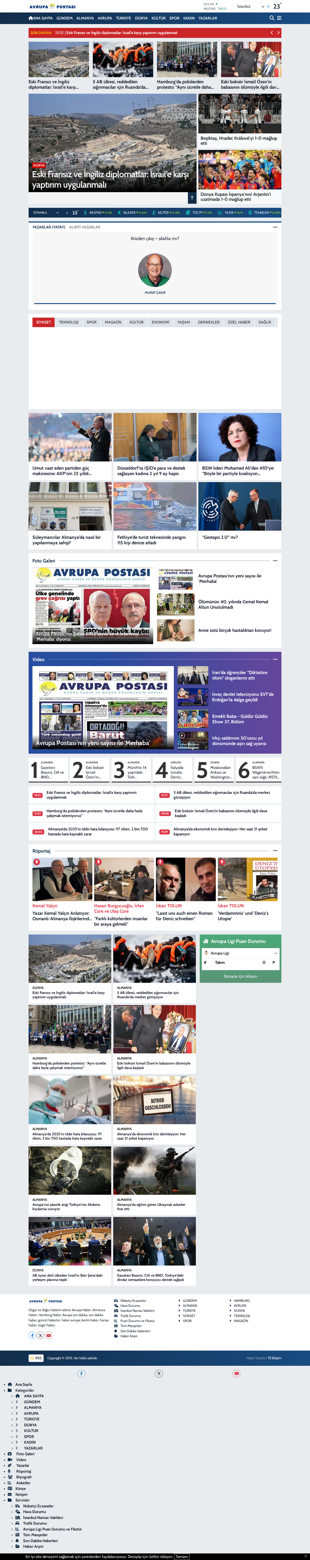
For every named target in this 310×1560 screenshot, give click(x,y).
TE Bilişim (274, 1358)
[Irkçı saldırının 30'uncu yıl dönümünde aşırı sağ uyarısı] (193, 740)
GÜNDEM (65, 18)
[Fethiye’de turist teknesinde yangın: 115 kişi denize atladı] (155, 506)
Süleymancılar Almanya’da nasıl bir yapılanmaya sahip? (66, 540)
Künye (20, 1488)
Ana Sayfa (23, 1384)
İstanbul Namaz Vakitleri (138, 1311)
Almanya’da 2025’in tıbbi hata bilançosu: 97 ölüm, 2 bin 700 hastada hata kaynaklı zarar (67, 1136)
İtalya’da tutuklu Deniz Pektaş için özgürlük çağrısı (179, 772)
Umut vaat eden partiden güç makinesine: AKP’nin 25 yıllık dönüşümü (60, 470)
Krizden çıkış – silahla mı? (155, 238)
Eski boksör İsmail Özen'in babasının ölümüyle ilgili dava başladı (95, 772)
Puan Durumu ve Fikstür (138, 1321)
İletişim (21, 1494)
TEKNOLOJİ (69, 322)
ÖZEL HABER (239, 322)
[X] (40, 1335)
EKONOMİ (160, 322)
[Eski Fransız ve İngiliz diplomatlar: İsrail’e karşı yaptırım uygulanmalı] (70, 959)
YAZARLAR (208, 18)
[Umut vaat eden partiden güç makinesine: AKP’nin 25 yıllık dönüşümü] (70, 437)
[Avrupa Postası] (52, 6)
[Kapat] (307, 1556)
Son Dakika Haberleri (135, 1331)
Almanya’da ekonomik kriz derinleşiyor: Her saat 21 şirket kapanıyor (151, 1136)
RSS (38, 1358)
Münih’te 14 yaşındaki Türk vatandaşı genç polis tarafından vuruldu (137, 772)
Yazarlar (22, 1465)
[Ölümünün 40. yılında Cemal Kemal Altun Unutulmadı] (176, 604)
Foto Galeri (24, 1454)
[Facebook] (32, 1335)
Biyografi (23, 1477)
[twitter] (159, 1374)
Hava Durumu (130, 1306)
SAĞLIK (264, 322)
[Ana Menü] (278, 18)
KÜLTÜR (159, 18)
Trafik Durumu (131, 1316)
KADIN (189, 18)
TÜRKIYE (189, 1311)
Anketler (22, 1483)
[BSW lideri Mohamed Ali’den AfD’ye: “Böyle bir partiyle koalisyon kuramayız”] (239, 437)
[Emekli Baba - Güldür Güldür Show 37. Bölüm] (193, 718)
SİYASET (43, 322)
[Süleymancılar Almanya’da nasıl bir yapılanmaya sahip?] (70, 506)
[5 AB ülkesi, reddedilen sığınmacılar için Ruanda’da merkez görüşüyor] (154, 959)
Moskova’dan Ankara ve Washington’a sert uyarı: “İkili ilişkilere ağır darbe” (221, 772)
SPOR (175, 18)
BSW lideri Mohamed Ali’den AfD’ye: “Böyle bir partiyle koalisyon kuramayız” (238, 470)
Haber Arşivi (129, 1336)
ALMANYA (85, 18)
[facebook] (81, 1374)
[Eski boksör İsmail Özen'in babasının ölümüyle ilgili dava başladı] (154, 1029)
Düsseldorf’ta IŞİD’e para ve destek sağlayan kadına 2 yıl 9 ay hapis (151, 470)
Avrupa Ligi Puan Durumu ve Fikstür (52, 1529)
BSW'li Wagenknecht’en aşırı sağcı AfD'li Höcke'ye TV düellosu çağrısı (266, 772)
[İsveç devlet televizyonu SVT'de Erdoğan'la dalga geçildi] (193, 696)
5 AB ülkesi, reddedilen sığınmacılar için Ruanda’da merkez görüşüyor (148, 995)
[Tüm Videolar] (275, 659)
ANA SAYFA (43, 18)
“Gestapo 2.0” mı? (220, 537)
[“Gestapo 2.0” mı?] (239, 506)
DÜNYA (141, 18)
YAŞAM (183, 322)
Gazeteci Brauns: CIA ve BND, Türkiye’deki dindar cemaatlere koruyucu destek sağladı (52, 772)
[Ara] (272, 18)
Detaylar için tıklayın (240, 976)
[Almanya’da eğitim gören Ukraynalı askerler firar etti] (154, 1170)
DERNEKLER (209, 322)
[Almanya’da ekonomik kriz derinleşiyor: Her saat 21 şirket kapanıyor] (154, 1100)
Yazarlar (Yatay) (48, 227)
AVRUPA (105, 18)
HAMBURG (242, 1301)
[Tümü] (275, 851)
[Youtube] (48, 1335)
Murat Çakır (155, 293)
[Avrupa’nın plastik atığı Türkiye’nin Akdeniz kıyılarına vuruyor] (70, 1170)
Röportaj (23, 1471)
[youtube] (236, 1374)
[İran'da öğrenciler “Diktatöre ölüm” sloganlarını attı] (193, 674)
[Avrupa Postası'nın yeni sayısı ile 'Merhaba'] (176, 578)
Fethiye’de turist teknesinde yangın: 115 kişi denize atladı (151, 540)
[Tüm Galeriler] (275, 560)
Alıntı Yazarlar (84, 227)
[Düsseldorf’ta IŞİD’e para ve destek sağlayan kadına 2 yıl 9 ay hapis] (155, 437)
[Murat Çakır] (155, 269)
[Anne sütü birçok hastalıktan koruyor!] (176, 630)
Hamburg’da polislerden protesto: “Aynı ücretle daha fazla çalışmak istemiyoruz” (69, 1065)
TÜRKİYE (123, 18)
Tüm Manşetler (131, 1326)
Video (20, 1459)
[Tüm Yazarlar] (275, 227)
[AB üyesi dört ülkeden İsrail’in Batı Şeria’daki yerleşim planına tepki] (70, 1241)
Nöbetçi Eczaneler (133, 1301)
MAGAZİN (113, 322)
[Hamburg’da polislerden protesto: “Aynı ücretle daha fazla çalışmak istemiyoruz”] (70, 1029)
